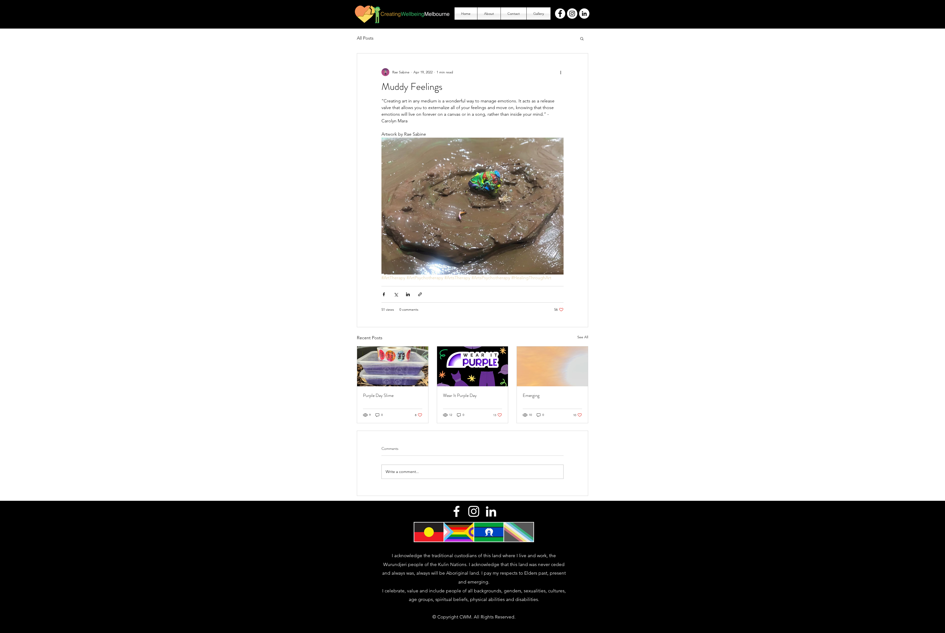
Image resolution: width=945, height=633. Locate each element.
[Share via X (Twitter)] (396, 294)
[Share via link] (420, 294)
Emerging (531, 395)
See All (582, 337)
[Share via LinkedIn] (408, 294)
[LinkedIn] (584, 13)
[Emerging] (552, 366)
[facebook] (456, 511)
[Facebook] (560, 13)
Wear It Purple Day (460, 395)
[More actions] (561, 72)
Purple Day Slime (378, 395)
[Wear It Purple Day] (472, 366)
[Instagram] (572, 13)
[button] (582, 38)
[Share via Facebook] (383, 294)
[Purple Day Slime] (392, 366)
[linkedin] (491, 511)
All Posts (365, 38)
